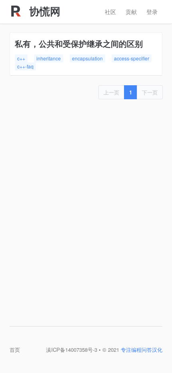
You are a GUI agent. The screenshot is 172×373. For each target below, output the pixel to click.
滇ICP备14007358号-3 (71, 349)
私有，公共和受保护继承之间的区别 (79, 43)
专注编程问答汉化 (141, 349)
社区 (110, 12)
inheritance (48, 58)
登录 (152, 12)
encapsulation (87, 58)
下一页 (150, 92)
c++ (21, 58)
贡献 (131, 12)
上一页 (111, 92)
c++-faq (25, 66)
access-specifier (131, 58)
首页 (15, 349)
